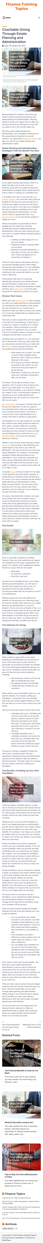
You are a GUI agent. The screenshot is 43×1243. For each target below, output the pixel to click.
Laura (6, 46)
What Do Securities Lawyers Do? (19, 1122)
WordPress (6, 1240)
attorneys (8, 346)
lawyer (13, 472)
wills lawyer (19, 289)
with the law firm (22, 300)
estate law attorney (30, 139)
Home (4, 27)
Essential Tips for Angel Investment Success (16, 1198)
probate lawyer (10, 404)
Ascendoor (19, 1238)
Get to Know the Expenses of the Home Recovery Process (21, 1218)
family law (6, 445)
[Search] (39, 17)
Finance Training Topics (21, 6)
